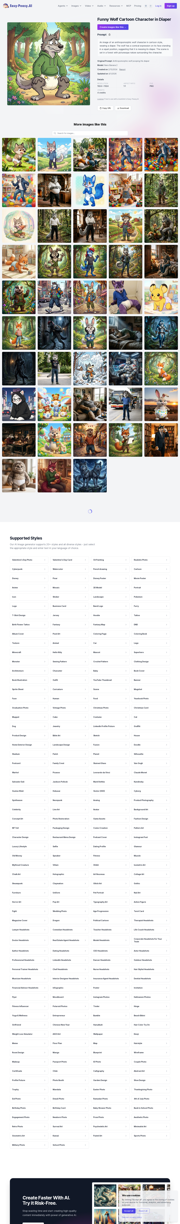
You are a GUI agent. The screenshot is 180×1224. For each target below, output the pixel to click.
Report (122, 69)
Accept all (128, 1211)
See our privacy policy (132, 1217)
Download (124, 108)
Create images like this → (113, 27)
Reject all (143, 1211)
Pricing (137, 5)
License (100, 99)
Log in (158, 5)
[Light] (150, 5)
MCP (128, 5)
